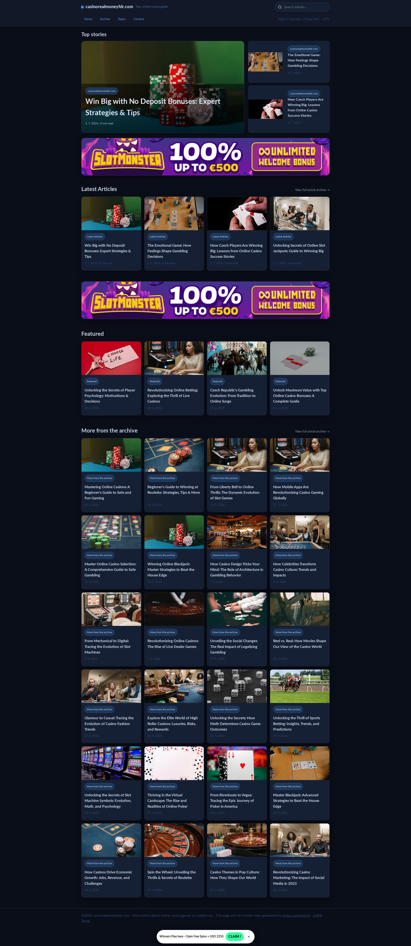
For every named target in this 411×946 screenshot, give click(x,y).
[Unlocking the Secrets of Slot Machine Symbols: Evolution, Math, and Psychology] (111, 783)
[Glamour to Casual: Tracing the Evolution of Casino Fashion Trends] (111, 706)
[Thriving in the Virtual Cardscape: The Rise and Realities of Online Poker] (174, 783)
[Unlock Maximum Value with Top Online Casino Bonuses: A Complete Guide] (300, 378)
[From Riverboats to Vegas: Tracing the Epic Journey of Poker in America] (237, 783)
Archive (105, 19)
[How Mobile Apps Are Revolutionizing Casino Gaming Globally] (300, 475)
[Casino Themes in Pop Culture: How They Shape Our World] (237, 860)
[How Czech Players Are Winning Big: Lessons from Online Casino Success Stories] (237, 233)
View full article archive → (312, 190)
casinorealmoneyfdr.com (109, 7)
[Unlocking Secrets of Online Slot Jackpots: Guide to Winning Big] (300, 233)
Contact (139, 19)
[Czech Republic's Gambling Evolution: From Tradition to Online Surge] (237, 378)
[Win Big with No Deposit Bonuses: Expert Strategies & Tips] (111, 233)
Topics (122, 19)
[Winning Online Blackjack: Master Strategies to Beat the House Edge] (174, 552)
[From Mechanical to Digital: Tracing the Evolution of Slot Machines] (111, 629)
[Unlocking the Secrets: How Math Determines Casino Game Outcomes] (237, 706)
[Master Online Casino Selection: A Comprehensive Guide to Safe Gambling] (111, 552)
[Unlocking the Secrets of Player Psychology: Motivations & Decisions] (111, 378)
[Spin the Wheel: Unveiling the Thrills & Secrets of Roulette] (174, 860)
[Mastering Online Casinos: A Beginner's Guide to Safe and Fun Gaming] (111, 475)
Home (88, 19)
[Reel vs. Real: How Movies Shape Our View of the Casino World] (300, 629)
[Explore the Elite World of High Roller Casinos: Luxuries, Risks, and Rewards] (174, 706)
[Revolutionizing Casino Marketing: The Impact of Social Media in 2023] (300, 860)
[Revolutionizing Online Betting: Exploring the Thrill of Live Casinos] (174, 378)
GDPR (317, 915)
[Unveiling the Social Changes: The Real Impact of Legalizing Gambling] (237, 629)
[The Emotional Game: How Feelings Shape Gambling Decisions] (174, 233)
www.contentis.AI (296, 915)
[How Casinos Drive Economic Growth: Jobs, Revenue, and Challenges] (111, 860)
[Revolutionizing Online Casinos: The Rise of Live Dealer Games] (174, 629)
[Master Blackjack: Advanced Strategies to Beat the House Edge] (300, 783)
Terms (85, 921)
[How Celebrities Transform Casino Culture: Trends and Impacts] (300, 552)
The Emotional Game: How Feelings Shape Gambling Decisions (304, 60)
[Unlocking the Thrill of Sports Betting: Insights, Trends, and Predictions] (300, 706)
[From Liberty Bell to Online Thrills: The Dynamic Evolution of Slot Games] (237, 475)
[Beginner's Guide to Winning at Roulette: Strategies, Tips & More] (174, 475)
